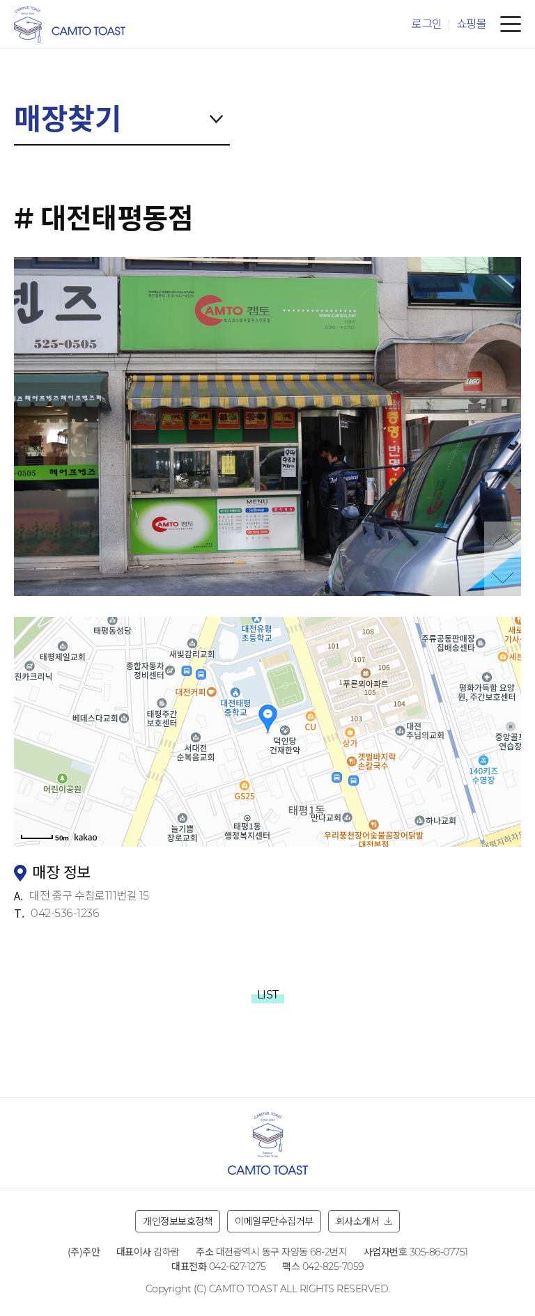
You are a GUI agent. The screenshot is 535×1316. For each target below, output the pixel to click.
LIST (268, 994)
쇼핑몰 (471, 24)
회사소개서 (358, 1221)
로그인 (427, 24)
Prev (502, 540)
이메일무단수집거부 (274, 1221)
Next (502, 577)
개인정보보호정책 (177, 1221)
